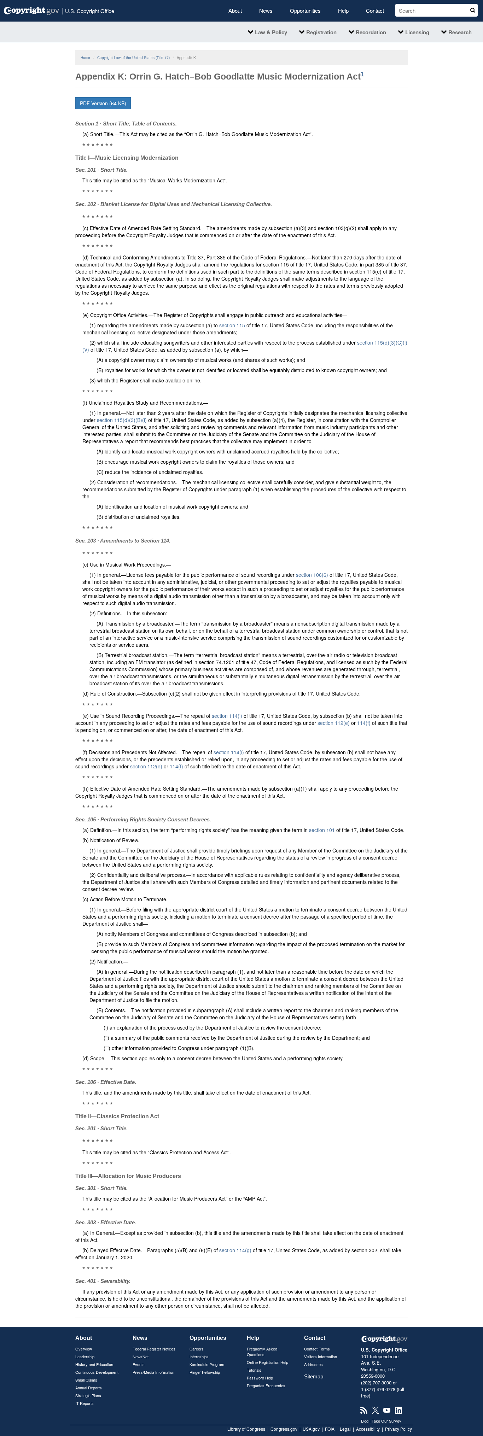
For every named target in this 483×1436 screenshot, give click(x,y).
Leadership (84, 1356)
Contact (375, 10)
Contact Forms (317, 1349)
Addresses (313, 1364)
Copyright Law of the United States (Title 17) (133, 57)
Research (460, 32)
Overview (83, 1349)
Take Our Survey (386, 1421)
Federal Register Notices (154, 1349)
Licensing (417, 32)
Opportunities (305, 10)
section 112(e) (334, 722)
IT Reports (84, 1403)
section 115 (232, 325)
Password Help (260, 1378)
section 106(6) (312, 574)
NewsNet (141, 1356)
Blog (364, 1421)
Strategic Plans (88, 1395)
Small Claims (86, 1380)
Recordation (371, 32)
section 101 (322, 829)
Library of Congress (246, 1429)
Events (139, 1364)
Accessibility (368, 1429)
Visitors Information (320, 1356)
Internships (199, 1356)
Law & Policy (271, 32)
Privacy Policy (398, 1429)
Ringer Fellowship (205, 1372)
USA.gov (311, 1429)
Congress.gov (283, 1429)
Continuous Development (96, 1372)
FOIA (329, 1429)
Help (343, 10)
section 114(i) (227, 715)
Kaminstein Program (207, 1364)
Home (85, 57)
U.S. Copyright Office (88, 10)
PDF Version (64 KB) (103, 103)
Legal (345, 1429)
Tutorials (254, 1370)
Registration (321, 32)
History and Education (94, 1364)
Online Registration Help (267, 1362)
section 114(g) (235, 1250)
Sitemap (313, 1376)
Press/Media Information (153, 1372)
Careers (197, 1349)
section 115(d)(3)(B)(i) (122, 419)
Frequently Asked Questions (262, 1351)
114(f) (364, 722)
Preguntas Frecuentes (266, 1385)
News (266, 10)
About (235, 10)
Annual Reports (88, 1387)
